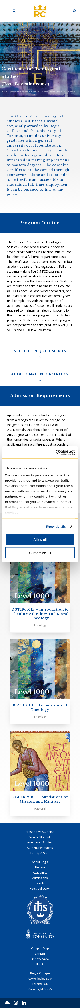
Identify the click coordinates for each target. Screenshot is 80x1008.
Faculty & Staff (40, 853)
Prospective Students (40, 832)
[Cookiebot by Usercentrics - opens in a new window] (56, 452)
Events (40, 883)
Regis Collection (40, 888)
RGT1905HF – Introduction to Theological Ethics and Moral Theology (40, 613)
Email (40, 964)
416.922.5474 (40, 959)
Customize (37, 552)
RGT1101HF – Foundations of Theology (40, 707)
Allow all (40, 540)
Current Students (40, 837)
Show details (56, 526)
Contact (40, 954)
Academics (40, 872)
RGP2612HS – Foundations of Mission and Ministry (40, 799)
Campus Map (40, 948)
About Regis (40, 862)
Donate (40, 867)
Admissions (40, 878)
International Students (40, 842)
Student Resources (40, 848)
